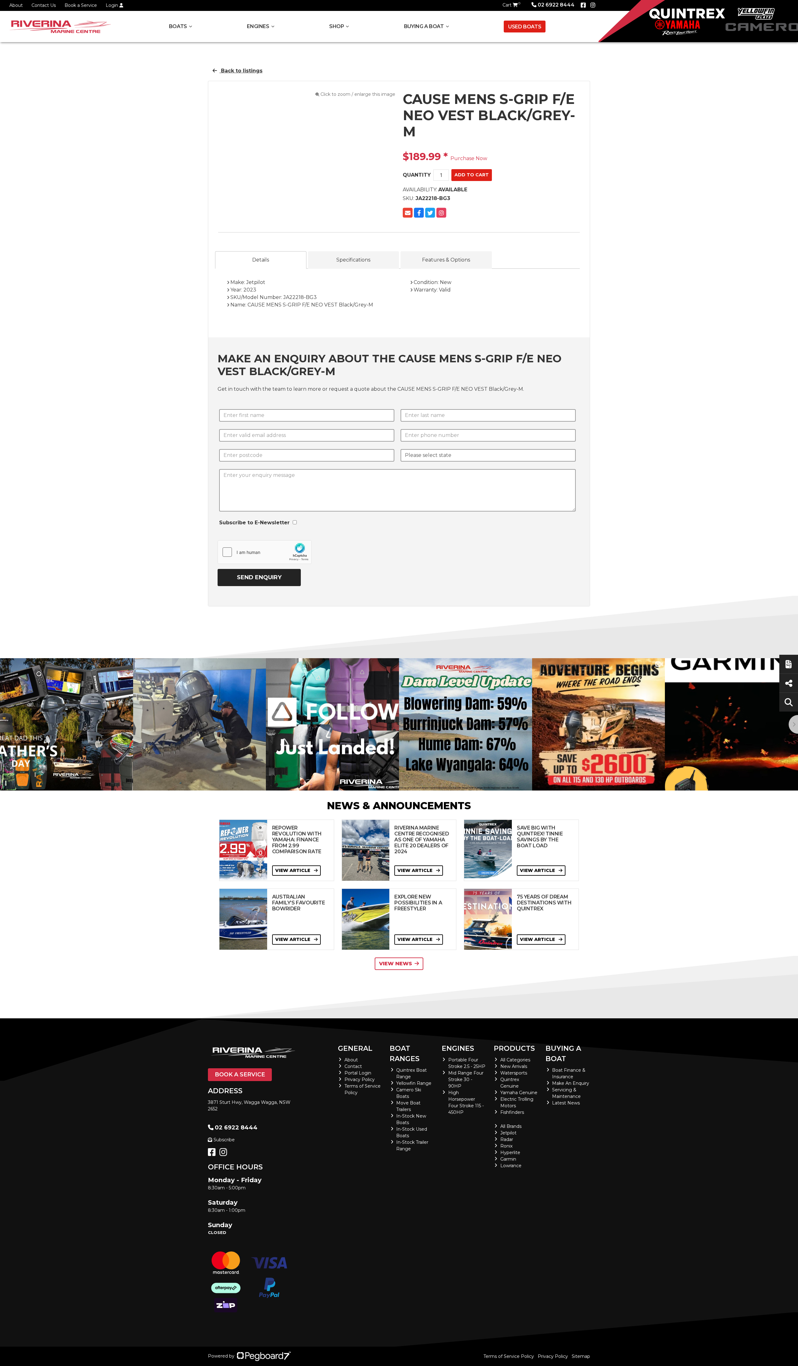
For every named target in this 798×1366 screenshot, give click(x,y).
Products (514, 1048)
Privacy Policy (359, 1079)
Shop (336, 26)
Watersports (513, 1073)
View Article (293, 870)
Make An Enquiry (570, 1083)
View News (395, 964)
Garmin (508, 1159)
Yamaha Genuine (518, 1092)
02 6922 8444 (556, 5)
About (16, 5)
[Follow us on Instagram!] (224, 1154)
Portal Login (357, 1073)
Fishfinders (512, 1112)
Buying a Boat (563, 1053)
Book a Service (81, 5)
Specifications (353, 260)
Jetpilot (508, 1133)
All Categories (515, 1060)
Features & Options (446, 260)
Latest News (566, 1103)
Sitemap (581, 1356)
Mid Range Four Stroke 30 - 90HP (465, 1079)
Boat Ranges (405, 1053)
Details (260, 260)
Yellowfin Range (413, 1083)
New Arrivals (513, 1066)
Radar (506, 1139)
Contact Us (43, 5)
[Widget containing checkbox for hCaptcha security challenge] (265, 552)
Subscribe (224, 1140)
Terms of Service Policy (508, 1356)
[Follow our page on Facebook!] (583, 5)
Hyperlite (510, 1152)
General (355, 1048)
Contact (353, 1066)
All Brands (511, 1126)
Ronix (506, 1146)
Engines (458, 1048)
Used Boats (524, 27)
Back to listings (240, 71)
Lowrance (511, 1165)
